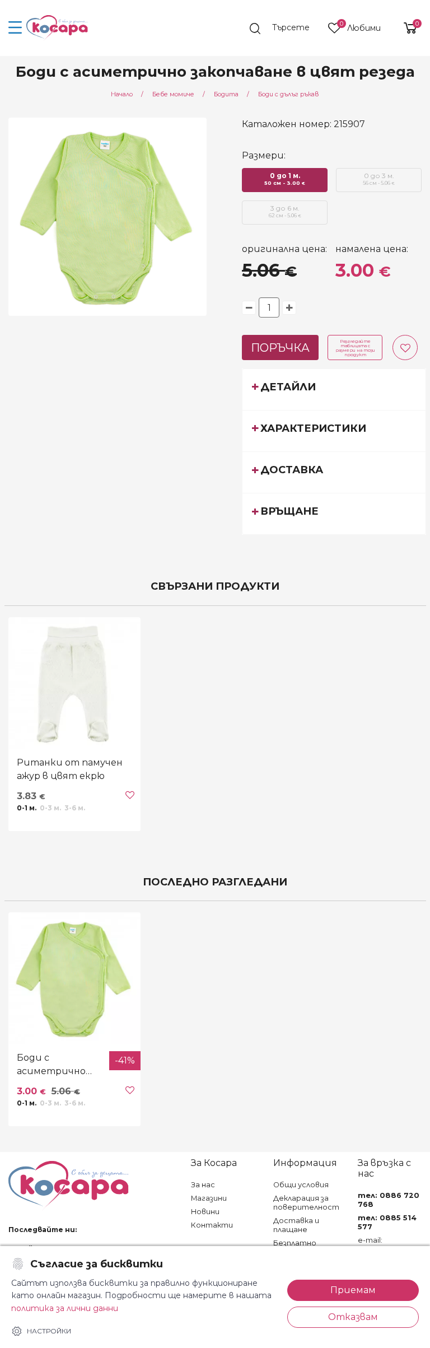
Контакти (212, 1225)
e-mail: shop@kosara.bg (388, 1244)
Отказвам (353, 1317)
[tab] (334, 389)
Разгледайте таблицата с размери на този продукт (355, 347)
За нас (203, 1185)
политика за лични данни (64, 1308)
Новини (205, 1211)
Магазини (209, 1198)
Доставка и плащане (296, 1225)
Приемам (353, 1290)
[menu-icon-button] (15, 28)
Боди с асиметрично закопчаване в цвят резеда (51, 1065)
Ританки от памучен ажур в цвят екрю (70, 769)
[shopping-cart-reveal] (406, 28)
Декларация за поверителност (306, 1202)
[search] (285, 28)
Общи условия (301, 1185)
